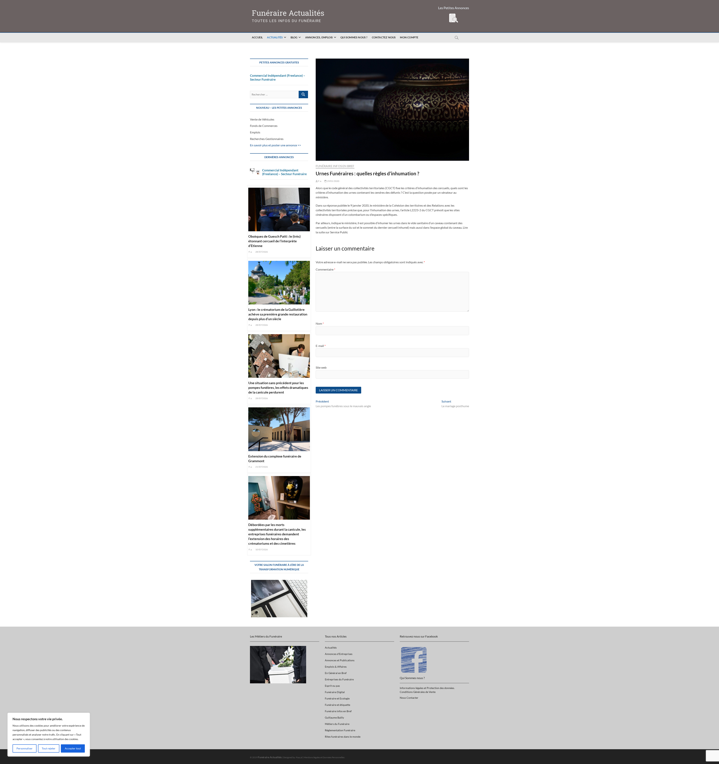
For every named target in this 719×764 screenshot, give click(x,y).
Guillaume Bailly (334, 717)
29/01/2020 (333, 181)
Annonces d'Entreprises (338, 653)
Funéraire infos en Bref (335, 166)
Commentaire (325, 269)
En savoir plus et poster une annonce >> (275, 145)
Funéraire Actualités (288, 13)
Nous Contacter (409, 697)
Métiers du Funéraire (337, 723)
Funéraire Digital (335, 692)
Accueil (257, 37)
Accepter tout (73, 748)
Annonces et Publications (339, 660)
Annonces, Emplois (319, 37)
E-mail (321, 345)
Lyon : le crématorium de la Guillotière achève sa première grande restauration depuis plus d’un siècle (277, 314)
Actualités (275, 37)
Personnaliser (24, 748)
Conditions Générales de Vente (418, 691)
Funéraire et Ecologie (337, 698)
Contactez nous (384, 37)
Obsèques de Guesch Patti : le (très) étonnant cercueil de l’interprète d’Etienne (274, 241)
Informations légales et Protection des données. (427, 688)
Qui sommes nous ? (353, 37)
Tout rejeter (48, 748)
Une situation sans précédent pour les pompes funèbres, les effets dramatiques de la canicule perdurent (278, 387)
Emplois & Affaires (336, 666)
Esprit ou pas (332, 685)
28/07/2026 (261, 251)
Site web (321, 367)
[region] (48, 735)
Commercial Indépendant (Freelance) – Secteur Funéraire (277, 77)
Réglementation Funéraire (340, 730)
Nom (320, 323)
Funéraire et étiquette (337, 704)
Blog (294, 37)
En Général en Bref (336, 673)
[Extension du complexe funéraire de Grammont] (279, 428)
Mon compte (409, 37)
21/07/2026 (261, 466)
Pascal (299, 757)
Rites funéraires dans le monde (342, 736)
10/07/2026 (261, 549)
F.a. (320, 181)
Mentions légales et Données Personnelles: (324, 757)
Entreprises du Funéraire (339, 679)
